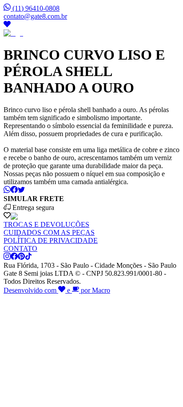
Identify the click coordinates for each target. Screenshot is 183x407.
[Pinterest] (21, 257)
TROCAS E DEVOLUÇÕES (46, 224)
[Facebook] (14, 257)
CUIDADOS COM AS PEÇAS (49, 232)
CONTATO (20, 248)
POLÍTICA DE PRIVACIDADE (51, 240)
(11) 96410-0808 (36, 8)
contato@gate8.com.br (35, 16)
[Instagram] (7, 257)
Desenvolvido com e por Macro (57, 290)
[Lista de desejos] (7, 25)
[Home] (13, 33)
